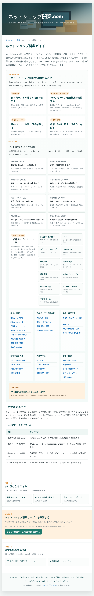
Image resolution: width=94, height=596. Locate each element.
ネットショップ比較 (52, 577)
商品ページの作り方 (44, 322)
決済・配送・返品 (43, 326)
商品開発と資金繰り (18, 339)
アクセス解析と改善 (18, 360)
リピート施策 (15, 365)
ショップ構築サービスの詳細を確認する (23, 532)
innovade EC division (49, 585)
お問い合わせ (67, 377)
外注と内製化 (15, 373)
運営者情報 (67, 365)
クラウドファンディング (71, 333)
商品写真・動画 (42, 318)
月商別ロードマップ (18, 326)
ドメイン (40, 360)
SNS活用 (66, 324)
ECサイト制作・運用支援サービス (21, 561)
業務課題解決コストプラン (61, 561)
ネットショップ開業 (13, 40)
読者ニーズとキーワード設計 (72, 319)
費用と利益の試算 (17, 343)
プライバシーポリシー (71, 373)
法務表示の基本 (16, 347)
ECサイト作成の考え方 (19, 335)
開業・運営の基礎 (37, 577)
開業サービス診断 (17, 318)
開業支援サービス (68, 577)
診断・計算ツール (69, 360)
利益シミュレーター (18, 322)
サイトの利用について (71, 369)
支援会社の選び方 (17, 369)
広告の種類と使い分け (71, 329)
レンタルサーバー (43, 365)
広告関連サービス (43, 373)
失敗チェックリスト (18, 330)
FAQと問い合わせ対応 (45, 330)
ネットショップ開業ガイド (19, 577)
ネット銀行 (41, 369)
